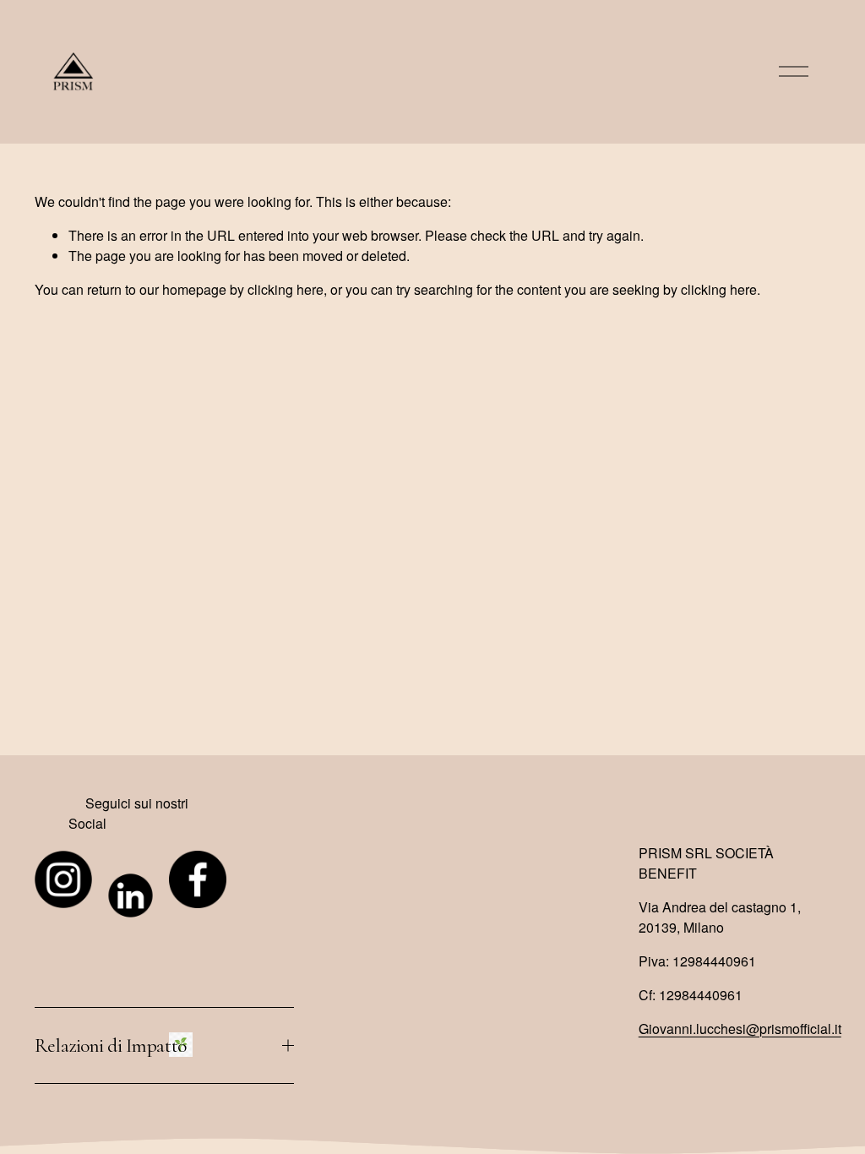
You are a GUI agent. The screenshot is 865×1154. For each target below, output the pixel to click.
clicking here (286, 289)
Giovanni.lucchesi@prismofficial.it (740, 1028)
